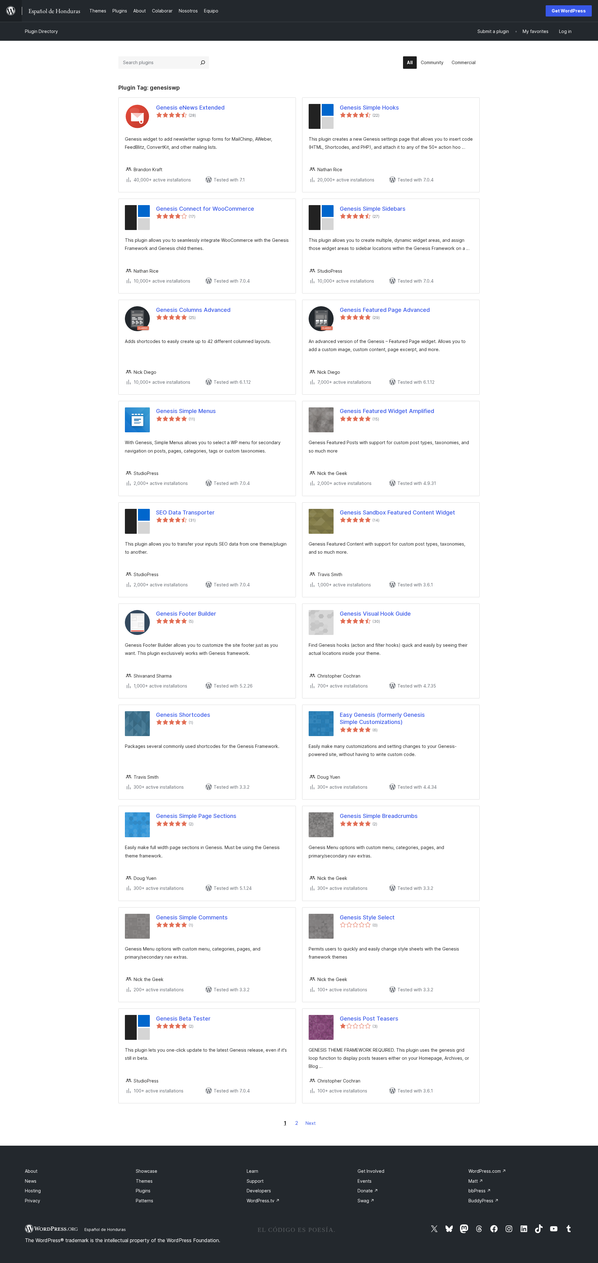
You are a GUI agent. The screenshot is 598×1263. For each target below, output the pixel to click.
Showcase (146, 1171)
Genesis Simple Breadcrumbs (379, 816)
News (30, 1181)
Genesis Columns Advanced (193, 310)
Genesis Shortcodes (183, 714)
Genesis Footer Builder (186, 613)
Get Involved (371, 1171)
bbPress (479, 1190)
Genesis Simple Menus (186, 411)
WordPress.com (487, 1171)
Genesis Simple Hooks (369, 107)
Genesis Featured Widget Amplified (387, 411)
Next (311, 1123)
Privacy (32, 1200)
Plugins (143, 1190)
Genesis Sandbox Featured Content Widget (397, 512)
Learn (252, 1171)
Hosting (33, 1190)
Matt (475, 1181)
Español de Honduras (105, 1229)
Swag (366, 1200)
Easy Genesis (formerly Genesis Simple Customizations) (382, 718)
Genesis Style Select (367, 917)
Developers (259, 1190)
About (31, 1171)
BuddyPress (483, 1200)
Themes (144, 1181)
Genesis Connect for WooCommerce (205, 208)
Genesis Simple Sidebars (373, 208)
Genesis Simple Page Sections (196, 816)
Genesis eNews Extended (190, 107)
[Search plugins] (203, 62)
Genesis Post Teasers (369, 1018)
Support (255, 1181)
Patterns (144, 1200)
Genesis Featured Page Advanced (385, 310)
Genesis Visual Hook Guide (375, 613)
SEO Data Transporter (185, 512)
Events (365, 1181)
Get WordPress (569, 10)
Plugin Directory (41, 31)
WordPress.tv (263, 1200)
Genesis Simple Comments (192, 917)
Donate (368, 1190)
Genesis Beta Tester (183, 1018)
